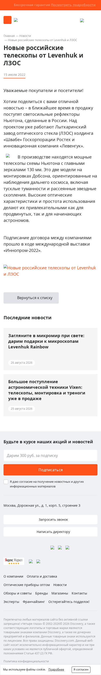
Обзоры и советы (18, 593)
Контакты (79, 593)
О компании (13, 576)
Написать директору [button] (53, 531)
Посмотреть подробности (73, 5)
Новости (25, 36)
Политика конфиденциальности (26, 661)
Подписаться (51, 469)
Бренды (41, 593)
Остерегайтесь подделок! (68, 601)
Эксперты (11, 601)
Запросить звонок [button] (53, 519)
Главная (9, 36)
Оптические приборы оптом (27, 584)
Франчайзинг (34, 601)
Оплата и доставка (42, 576)
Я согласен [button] (81, 669)
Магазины (59, 593)
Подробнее (56, 669)
